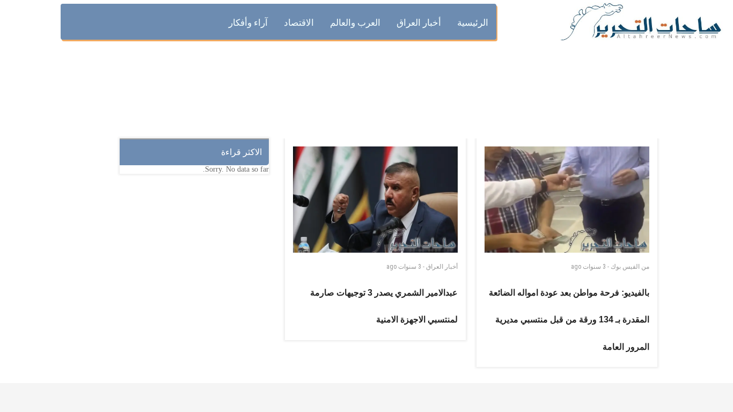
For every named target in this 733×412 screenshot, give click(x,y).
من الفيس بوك (630, 266)
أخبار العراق (442, 266)
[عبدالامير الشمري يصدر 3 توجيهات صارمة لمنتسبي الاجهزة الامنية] (375, 199)
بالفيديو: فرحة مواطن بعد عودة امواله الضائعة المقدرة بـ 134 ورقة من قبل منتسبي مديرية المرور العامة (569, 319)
